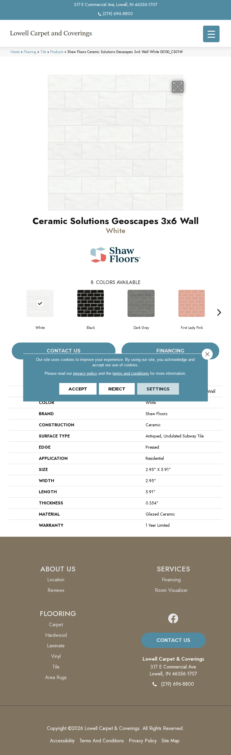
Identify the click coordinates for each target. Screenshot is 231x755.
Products (56, 51)
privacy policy (85, 373)
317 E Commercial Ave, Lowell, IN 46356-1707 (115, 5)
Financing (170, 351)
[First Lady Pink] (191, 303)
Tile (43, 51)
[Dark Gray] (141, 303)
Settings (158, 389)
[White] (40, 303)
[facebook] (173, 618)
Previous (11, 303)
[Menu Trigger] (211, 34)
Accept (78, 389)
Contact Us (64, 351)
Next (219, 303)
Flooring (30, 51)
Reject (116, 389)
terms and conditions (130, 373)
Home (15, 51)
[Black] (90, 303)
